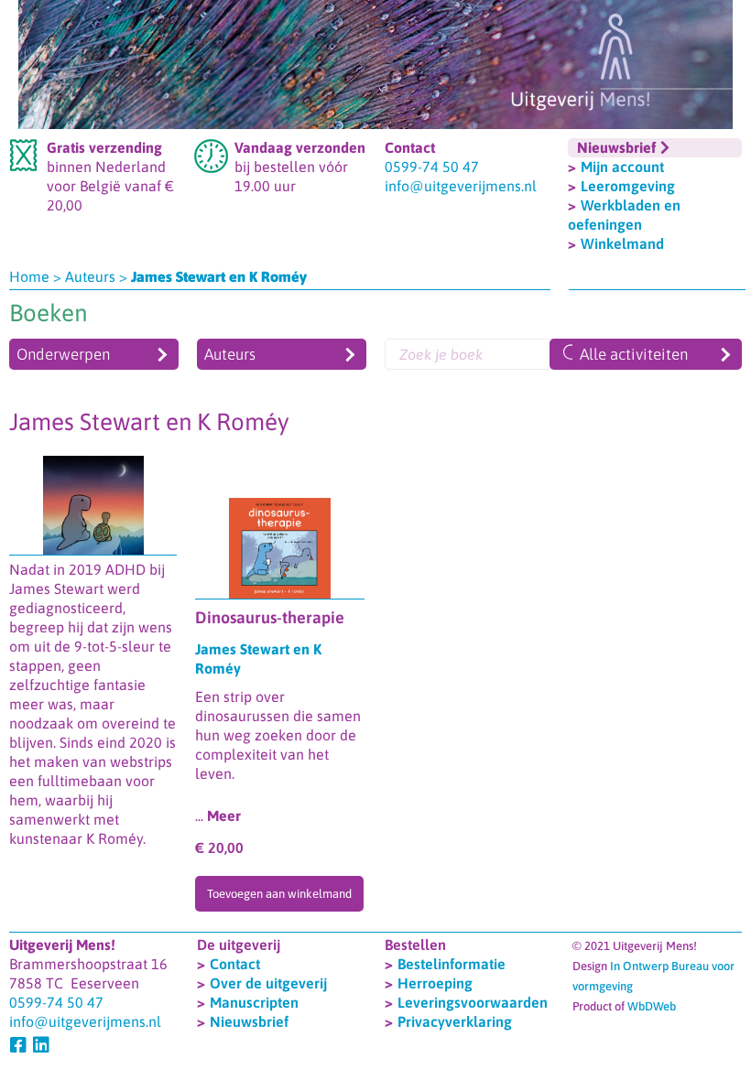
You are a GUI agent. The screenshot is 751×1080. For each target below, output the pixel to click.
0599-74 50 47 (432, 166)
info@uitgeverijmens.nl (461, 186)
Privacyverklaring (454, 1021)
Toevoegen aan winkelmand (279, 894)
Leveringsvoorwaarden (472, 1002)
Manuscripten (254, 1002)
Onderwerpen (63, 354)
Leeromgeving (628, 186)
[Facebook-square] (18, 1045)
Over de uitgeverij (268, 983)
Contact (235, 964)
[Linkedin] (41, 1045)
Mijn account (622, 166)
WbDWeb (651, 1006)
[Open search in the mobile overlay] (490, 354)
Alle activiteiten (634, 354)
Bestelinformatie (451, 964)
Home (29, 276)
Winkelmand (622, 243)
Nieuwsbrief (249, 1021)
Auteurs (90, 276)
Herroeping (435, 983)
